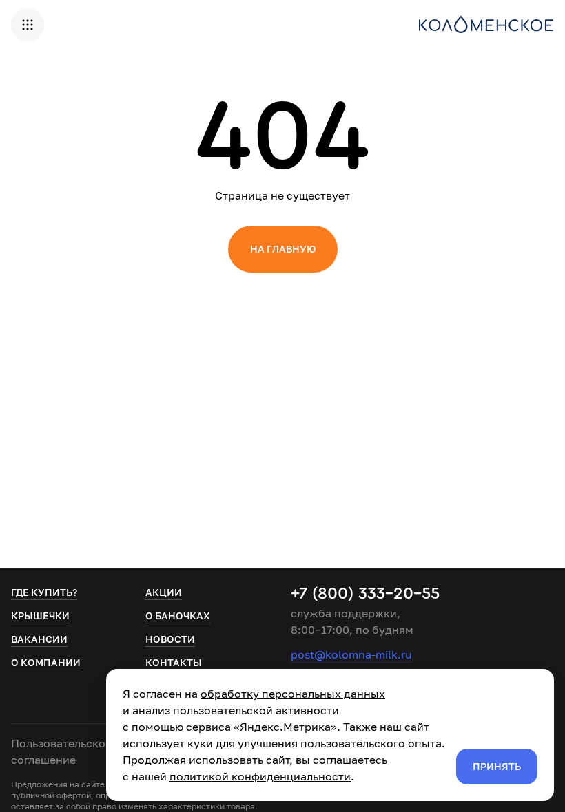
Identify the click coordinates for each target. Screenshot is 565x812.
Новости (170, 639)
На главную (283, 249)
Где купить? (44, 592)
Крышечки (40, 615)
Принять (497, 766)
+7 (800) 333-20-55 (365, 594)
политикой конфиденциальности (260, 776)
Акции (163, 592)
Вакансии (39, 639)
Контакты (173, 662)
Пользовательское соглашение (61, 751)
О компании (46, 662)
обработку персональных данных (293, 694)
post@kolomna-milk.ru (351, 654)
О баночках (177, 615)
